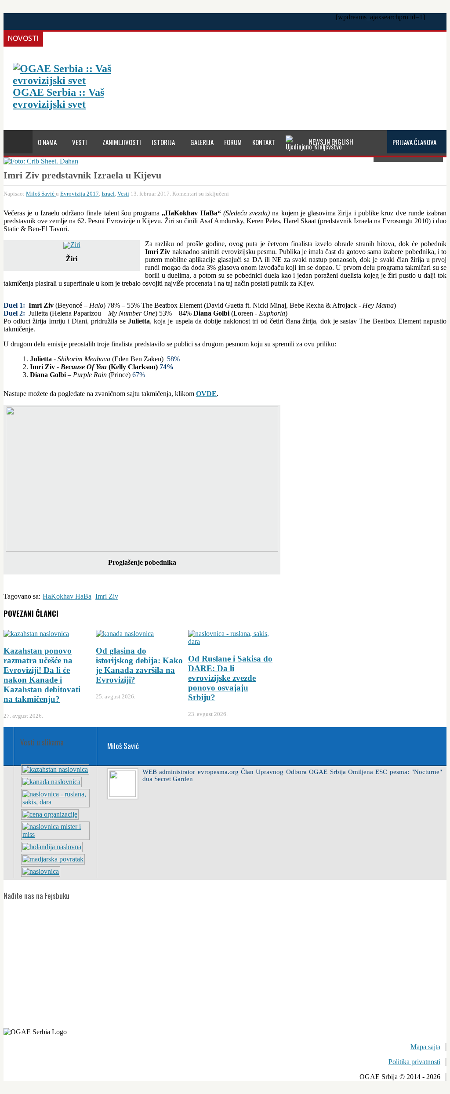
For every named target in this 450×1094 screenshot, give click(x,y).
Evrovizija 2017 (79, 193)
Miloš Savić (41, 193)
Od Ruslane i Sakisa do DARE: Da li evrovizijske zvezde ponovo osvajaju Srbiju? (230, 678)
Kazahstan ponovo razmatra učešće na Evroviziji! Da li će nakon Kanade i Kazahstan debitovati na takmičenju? (42, 675)
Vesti (123, 193)
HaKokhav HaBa (67, 596)
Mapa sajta (425, 1046)
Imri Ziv (106, 596)
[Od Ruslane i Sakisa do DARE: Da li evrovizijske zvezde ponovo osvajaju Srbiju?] (55, 802)
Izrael (108, 193)
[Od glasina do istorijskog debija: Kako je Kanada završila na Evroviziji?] (51, 781)
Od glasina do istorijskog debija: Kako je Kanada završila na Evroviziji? (139, 665)
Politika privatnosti (414, 1061)
